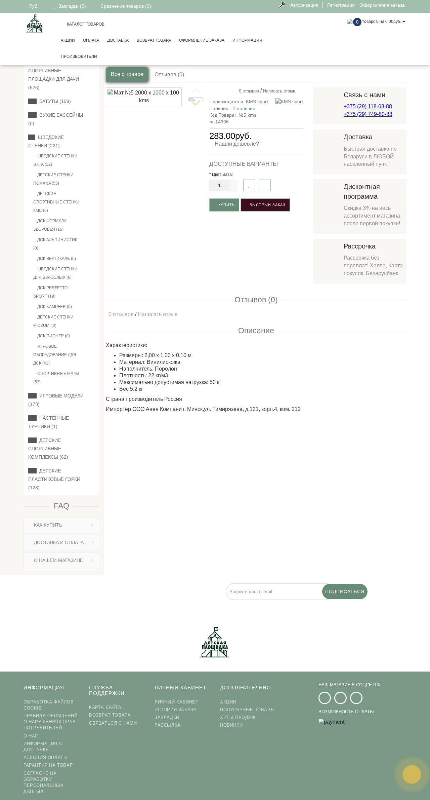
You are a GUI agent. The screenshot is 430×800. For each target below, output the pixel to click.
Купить (226, 205)
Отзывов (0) (169, 74)
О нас (31, 735)
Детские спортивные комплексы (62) (48, 448)
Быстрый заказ (267, 205)
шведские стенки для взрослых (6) (55, 273)
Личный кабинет (176, 701)
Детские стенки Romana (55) (53, 179)
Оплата (91, 40)
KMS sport (257, 101)
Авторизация (304, 5)
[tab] (61, 525)
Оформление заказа (201, 40)
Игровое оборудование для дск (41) (54, 355)
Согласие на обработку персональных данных (43, 782)
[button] (195, 103)
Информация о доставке (43, 746)
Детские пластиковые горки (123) (54, 479)
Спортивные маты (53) (56, 377)
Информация (247, 40)
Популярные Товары (247, 709)
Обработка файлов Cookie (49, 705)
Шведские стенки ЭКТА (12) (55, 160)
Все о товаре (127, 74)
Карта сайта (105, 707)
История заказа (176, 709)
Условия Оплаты (46, 757)
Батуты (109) (54, 101)
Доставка (118, 40)
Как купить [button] (47, 525)
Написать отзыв (279, 90)
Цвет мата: (222, 174)
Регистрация (341, 5)
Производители (79, 56)
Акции (68, 40)
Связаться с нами (113, 723)
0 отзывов (247, 90)
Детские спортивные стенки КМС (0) (56, 202)
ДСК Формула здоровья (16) (50, 225)
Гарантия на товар (48, 765)
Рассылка (168, 725)
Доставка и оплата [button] (58, 542)
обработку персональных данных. (227, 603)
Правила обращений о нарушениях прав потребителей (50, 721)
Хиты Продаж (238, 717)
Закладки (167, 717)
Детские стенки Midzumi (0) (53, 321)
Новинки (231, 725)
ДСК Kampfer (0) (54, 306)
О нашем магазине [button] (58, 560)
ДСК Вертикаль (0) (56, 258)
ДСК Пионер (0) (53, 336)
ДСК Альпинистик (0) (55, 244)
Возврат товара (154, 40)
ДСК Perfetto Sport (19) (50, 292)
